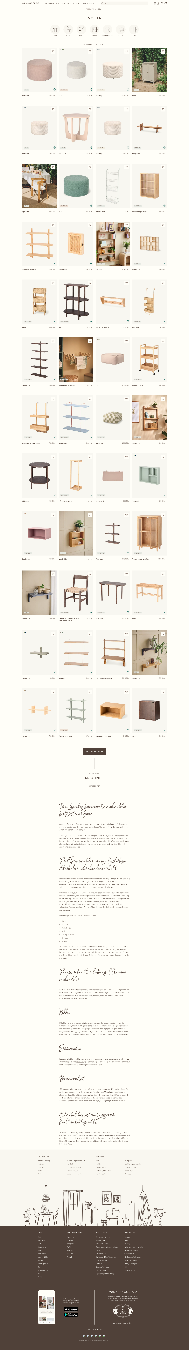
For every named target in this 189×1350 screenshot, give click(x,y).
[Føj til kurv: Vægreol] (127, 273)
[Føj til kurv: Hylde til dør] (127, 215)
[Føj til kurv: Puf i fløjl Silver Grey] (54, 157)
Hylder (64, 941)
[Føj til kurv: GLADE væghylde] (90, 740)
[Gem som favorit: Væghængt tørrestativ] (90, 341)
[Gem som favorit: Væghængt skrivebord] (126, 634)
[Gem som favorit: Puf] (90, 51)
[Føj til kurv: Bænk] (164, 622)
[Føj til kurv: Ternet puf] (127, 447)
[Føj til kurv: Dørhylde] (164, 331)
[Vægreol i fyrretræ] (39, 244)
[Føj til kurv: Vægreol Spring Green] (164, 504)
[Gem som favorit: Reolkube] (53, 515)
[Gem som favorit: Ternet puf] (126, 399)
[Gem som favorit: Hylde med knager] (126, 283)
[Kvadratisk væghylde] (113, 710)
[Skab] (149, 70)
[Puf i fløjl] (39, 70)
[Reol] (39, 302)
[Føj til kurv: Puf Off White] (90, 99)
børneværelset (68, 1089)
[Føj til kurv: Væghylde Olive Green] (54, 682)
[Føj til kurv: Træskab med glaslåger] (164, 562)
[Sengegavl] (113, 475)
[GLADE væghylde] (76, 710)
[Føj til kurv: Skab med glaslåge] (164, 215)
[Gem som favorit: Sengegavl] (126, 457)
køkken (64, 1023)
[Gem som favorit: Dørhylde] (163, 283)
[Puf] (76, 70)
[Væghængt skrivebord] (113, 652)
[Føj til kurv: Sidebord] (90, 157)
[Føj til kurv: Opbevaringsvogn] (164, 389)
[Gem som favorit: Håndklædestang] (90, 457)
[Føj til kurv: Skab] (164, 99)
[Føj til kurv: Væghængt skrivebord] (127, 682)
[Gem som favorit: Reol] (53, 283)
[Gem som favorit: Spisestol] (53, 167)
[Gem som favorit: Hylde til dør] (126, 167)
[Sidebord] (76, 128)
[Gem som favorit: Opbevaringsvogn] (163, 341)
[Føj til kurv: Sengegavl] (127, 504)
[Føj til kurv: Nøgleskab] (90, 273)
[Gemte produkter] (162, 3)
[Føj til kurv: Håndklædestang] (90, 504)
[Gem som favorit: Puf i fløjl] (53, 51)
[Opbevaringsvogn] (149, 359)
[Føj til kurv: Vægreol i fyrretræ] (54, 273)
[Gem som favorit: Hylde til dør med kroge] (53, 399)
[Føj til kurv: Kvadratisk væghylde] (127, 740)
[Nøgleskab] (76, 244)
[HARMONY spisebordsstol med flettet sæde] (76, 592)
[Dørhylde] (149, 302)
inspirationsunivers (120, 992)
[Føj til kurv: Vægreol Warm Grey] (90, 682)
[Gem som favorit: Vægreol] (126, 225)
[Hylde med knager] (113, 302)
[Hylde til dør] (113, 186)
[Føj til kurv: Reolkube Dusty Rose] (54, 562)
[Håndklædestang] (76, 475)
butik (61, 1143)
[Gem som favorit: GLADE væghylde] (90, 692)
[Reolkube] (39, 533)
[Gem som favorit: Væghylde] (163, 109)
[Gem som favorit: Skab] (163, 51)
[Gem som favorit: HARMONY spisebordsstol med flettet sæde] (90, 574)
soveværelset (65, 1058)
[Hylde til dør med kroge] (39, 417)
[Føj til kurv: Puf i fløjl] (54, 99)
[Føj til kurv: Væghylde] (164, 157)
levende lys (81, 1061)
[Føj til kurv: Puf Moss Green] (90, 215)
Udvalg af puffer (68, 934)
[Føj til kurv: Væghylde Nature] (54, 740)
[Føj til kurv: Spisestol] (54, 215)
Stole (64, 931)
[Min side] (158, 3)
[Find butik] (155, 3)
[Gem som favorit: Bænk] (163, 574)
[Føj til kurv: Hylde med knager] (127, 331)
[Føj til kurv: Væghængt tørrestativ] (90, 389)
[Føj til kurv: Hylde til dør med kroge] (54, 447)
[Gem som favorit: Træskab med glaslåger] (163, 515)
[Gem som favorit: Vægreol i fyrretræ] (53, 225)
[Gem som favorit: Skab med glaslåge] (163, 167)
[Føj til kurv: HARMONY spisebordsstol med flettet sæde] (90, 622)
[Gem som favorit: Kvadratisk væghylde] (126, 692)
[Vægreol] (113, 244)
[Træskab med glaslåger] (149, 533)
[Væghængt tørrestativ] (76, 359)
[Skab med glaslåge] (149, 186)
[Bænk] (149, 592)
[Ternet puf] (113, 417)
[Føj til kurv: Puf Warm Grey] (127, 389)
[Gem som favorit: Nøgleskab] (90, 225)
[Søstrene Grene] (30, 3)
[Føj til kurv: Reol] (54, 331)
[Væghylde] (149, 128)
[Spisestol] (39, 186)
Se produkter (94, 786)
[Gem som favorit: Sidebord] (90, 109)
